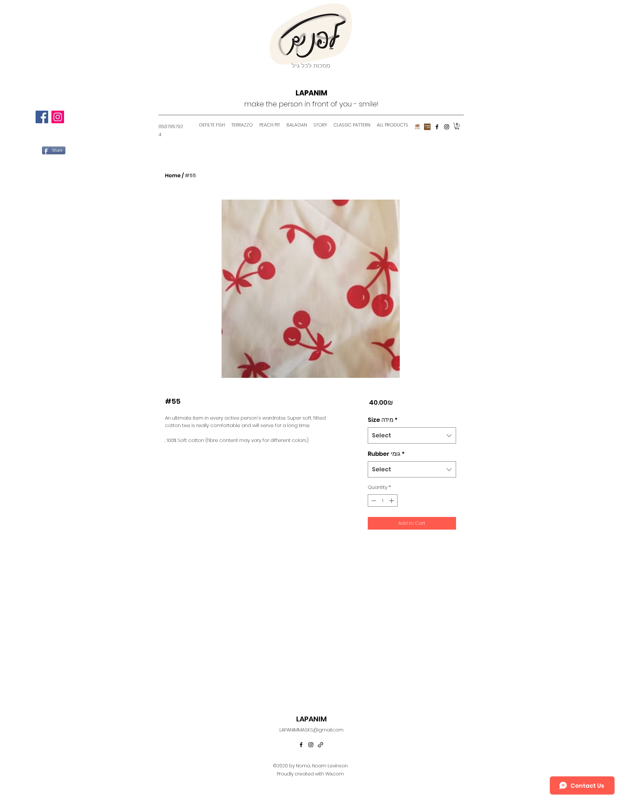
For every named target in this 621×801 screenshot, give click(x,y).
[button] (457, 126)
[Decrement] (373, 501)
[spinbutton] (382, 501)
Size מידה (383, 420)
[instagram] (446, 127)
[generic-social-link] (320, 744)
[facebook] (437, 127)
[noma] (427, 127)
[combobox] (412, 435)
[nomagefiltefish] (417, 127)
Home (173, 175)
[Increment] (392, 501)
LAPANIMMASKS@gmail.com (311, 729)
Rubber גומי (386, 454)
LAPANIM (311, 93)
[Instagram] (57, 117)
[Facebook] (42, 117)
